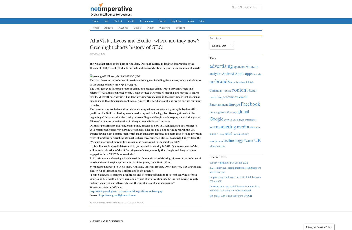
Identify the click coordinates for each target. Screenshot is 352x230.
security (245, 134)
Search (93, 202)
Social (162, 21)
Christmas (216, 90)
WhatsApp (164, 27)
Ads (106, 21)
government (230, 119)
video (213, 146)
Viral (202, 21)
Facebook (123, 27)
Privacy (220, 134)
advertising (221, 65)
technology (233, 140)
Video (191, 21)
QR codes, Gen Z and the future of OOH (231, 195)
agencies (239, 66)
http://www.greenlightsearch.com (117, 195)
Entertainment (219, 104)
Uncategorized (103, 202)
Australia (257, 74)
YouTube (180, 27)
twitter (150, 27)
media (243, 126)
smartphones (216, 141)
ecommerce (231, 96)
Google (137, 27)
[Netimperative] (111, 8)
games (222, 112)
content (240, 89)
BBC (212, 82)
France (213, 112)
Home (96, 21)
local (212, 127)
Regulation (176, 21)
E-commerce (146, 21)
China (249, 82)
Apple (96, 27)
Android (228, 73)
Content (118, 21)
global (243, 111)
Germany (232, 112)
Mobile (131, 21)
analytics (215, 73)
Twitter (248, 140)
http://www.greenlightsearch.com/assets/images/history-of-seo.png (126, 191)
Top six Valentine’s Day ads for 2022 (229, 162)
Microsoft (139, 202)
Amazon (108, 27)
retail (228, 133)
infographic (250, 119)
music (213, 134)
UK (257, 140)
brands (222, 80)
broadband (240, 82)
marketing (129, 202)
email (243, 96)
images (121, 202)
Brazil (232, 82)
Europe (234, 104)
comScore (227, 90)
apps (249, 73)
